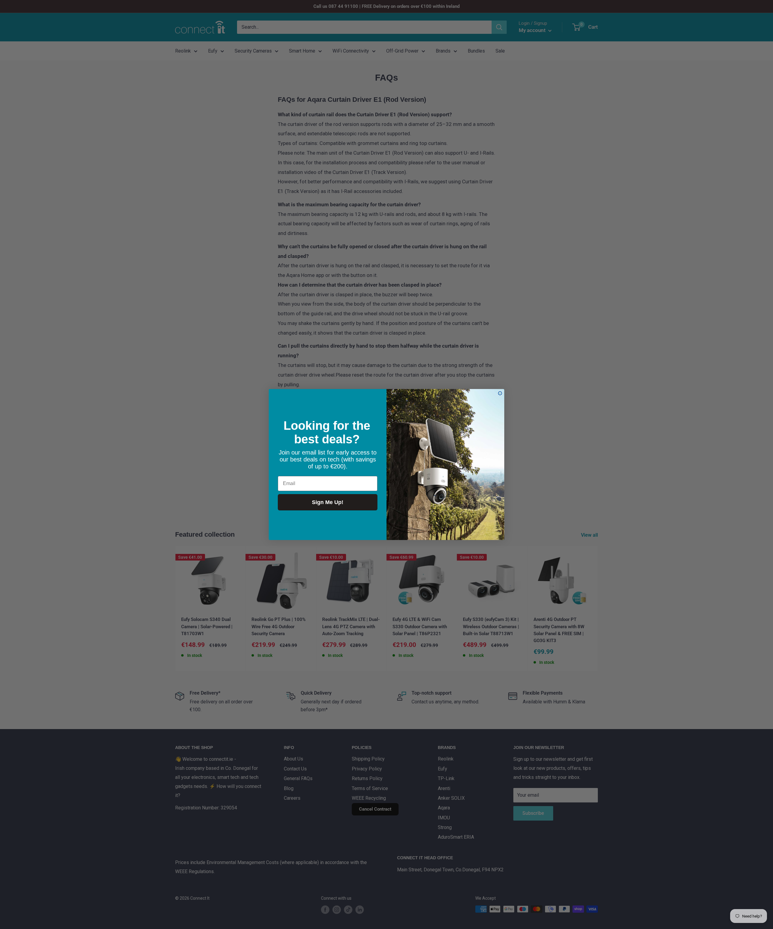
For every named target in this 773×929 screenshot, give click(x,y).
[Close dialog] (500, 393)
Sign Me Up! (327, 502)
